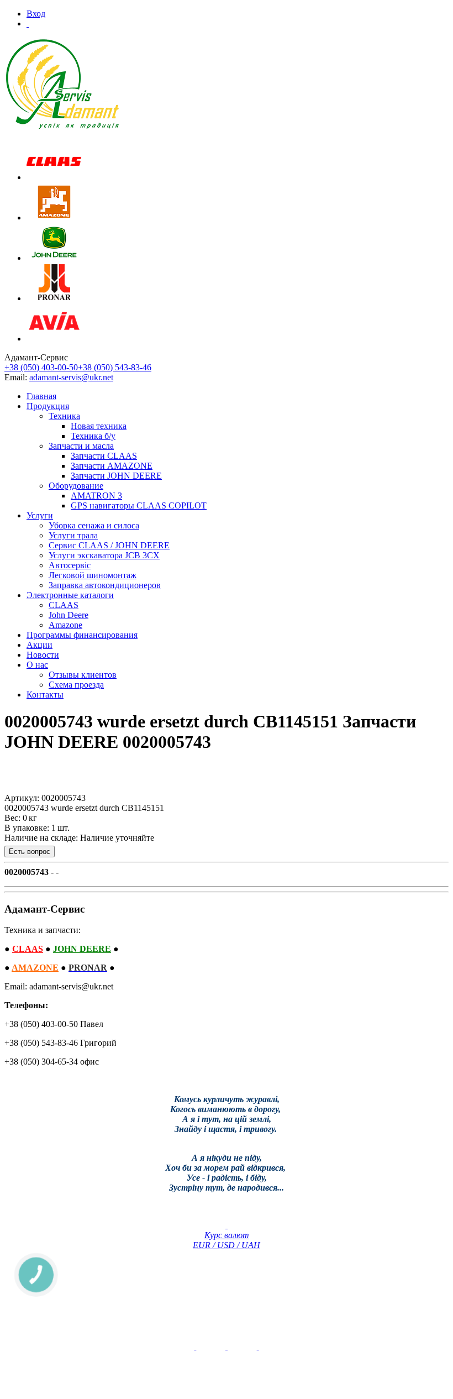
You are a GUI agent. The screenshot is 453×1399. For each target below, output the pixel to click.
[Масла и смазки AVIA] (54, 338)
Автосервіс (70, 565)
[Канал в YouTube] (195, 1346)
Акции (39, 644)
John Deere (68, 615)
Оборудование (76, 485)
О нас (37, 664)
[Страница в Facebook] (226, 1346)
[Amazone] (54, 217)
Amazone (65, 625)
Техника (64, 416)
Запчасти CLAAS (104, 455)
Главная (41, 396)
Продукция (48, 406)
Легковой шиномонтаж (92, 575)
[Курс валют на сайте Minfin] (226, 1225)
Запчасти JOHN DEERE (116, 475)
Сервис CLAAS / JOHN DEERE (109, 545)
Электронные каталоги (70, 595)
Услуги (40, 515)
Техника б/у (93, 436)
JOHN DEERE (82, 948)
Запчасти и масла (81, 445)
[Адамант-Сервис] (62, 84)
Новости (43, 654)
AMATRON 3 (96, 495)
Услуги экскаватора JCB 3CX (104, 555)
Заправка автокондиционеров (105, 585)
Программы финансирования (82, 635)
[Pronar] (54, 298)
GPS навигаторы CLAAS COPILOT (139, 505)
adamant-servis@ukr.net (71, 377)
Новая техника (99, 426)
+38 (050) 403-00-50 (41, 367)
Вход (36, 13)
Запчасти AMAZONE (111, 465)
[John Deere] (54, 258)
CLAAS (63, 605)
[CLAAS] (54, 177)
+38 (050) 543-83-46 (114, 367)
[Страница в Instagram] (258, 1346)
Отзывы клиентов (83, 674)
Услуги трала (73, 535)
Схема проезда (76, 684)
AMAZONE (35, 967)
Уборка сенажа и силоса (94, 525)
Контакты (45, 694)
